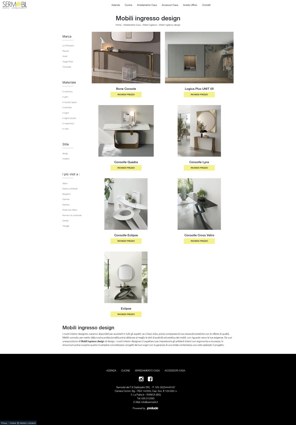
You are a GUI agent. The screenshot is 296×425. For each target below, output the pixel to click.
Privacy (4, 423)
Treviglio (65, 226)
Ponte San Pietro (69, 210)
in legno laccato (69, 118)
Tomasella (66, 67)
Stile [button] (65, 144)
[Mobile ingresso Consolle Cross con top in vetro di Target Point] (199, 204)
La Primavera (68, 45)
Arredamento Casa (147, 5)
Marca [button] (66, 36)
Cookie (13, 423)
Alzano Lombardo (70, 188)
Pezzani (65, 51)
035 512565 (147, 398)
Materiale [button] (69, 82)
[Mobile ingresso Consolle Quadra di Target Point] (126, 131)
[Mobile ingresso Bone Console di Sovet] (126, 57)
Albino (65, 183)
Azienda (115, 5)
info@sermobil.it (149, 402)
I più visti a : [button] (71, 174)
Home (118, 24)
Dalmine (65, 199)
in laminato (67, 107)
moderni (65, 158)
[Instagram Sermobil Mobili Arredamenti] (141, 379)
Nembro (65, 204)
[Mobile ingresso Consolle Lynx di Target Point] (199, 131)
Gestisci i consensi (28, 423)
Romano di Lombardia (72, 215)
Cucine (128, 5)
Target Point (67, 61)
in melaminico (68, 123)
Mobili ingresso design (169, 24)
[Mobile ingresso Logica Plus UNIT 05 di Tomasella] (199, 57)
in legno (65, 113)
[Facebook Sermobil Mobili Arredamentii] (150, 379)
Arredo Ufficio (190, 5)
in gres (65, 97)
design (65, 153)
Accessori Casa (170, 5)
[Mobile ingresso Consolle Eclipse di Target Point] (126, 204)
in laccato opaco (69, 102)
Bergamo (66, 194)
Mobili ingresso (150, 24)
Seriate (65, 220)
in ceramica (67, 91)
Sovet (64, 56)
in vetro (65, 128)
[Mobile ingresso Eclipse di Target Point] (126, 277)
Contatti (206, 5)
